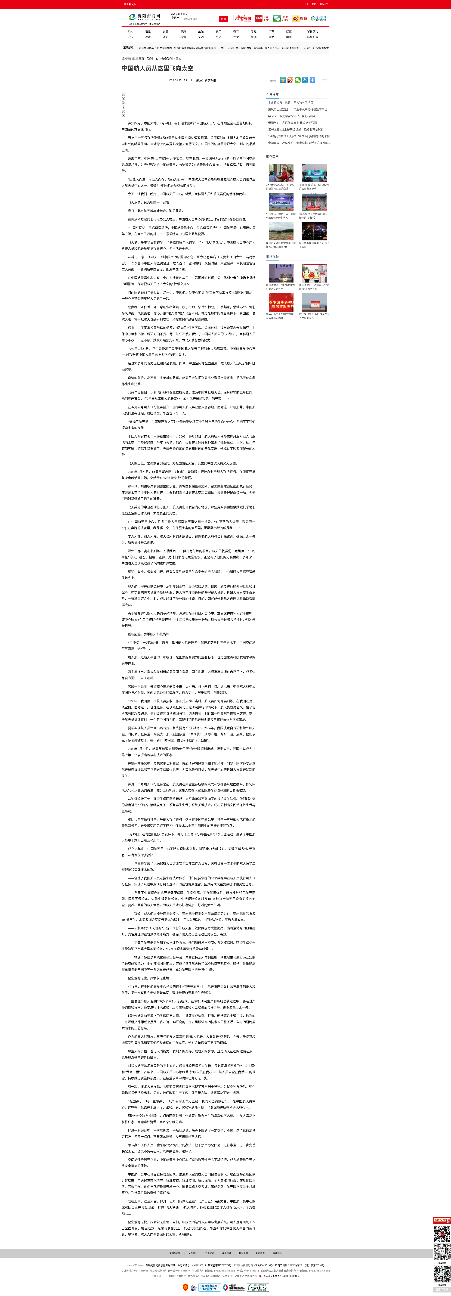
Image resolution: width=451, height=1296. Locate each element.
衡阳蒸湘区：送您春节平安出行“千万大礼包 (314, 287)
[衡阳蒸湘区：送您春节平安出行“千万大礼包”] (314, 273)
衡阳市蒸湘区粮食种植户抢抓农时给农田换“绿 (281, 245)
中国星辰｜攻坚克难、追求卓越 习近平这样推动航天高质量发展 (300, 142)
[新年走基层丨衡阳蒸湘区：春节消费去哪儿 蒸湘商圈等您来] (281, 302)
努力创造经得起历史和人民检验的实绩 (165, 48)
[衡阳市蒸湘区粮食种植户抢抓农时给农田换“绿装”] (281, 231)
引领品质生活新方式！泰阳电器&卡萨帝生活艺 (281, 216)
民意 (165, 31)
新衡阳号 (312, 37)
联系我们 (209, 1253)
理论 (148, 31)
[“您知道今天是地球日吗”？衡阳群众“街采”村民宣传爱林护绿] (314, 202)
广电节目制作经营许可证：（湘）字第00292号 (299, 1265)
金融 (201, 31)
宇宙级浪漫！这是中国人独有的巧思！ (292, 102)
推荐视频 (272, 256)
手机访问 (226, 1253)
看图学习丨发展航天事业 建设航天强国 (292, 122)
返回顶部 (442, 1290)
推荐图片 (272, 156)
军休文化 (312, 31)
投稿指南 (260, 1253)
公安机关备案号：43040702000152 (280, 1276)
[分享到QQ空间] (283, 80)
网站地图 (324, 4)
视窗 (183, 37)
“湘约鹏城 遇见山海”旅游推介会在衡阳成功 (314, 187)
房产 (218, 31)
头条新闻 (167, 58)
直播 (271, 37)
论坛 (130, 37)
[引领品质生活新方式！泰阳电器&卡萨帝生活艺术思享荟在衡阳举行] (281, 202)
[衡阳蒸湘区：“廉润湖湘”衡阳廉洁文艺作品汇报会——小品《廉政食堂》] (281, 273)
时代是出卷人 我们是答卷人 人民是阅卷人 (314, 316)
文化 (218, 37)
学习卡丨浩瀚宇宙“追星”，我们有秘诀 (292, 116)
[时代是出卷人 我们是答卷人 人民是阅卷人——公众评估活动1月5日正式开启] (314, 302)
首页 (141, 58)
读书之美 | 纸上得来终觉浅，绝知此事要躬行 (296, 129)
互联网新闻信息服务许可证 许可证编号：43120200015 (176, 1265)
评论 (236, 37)
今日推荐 (272, 95)
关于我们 (193, 1253)
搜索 (289, 31)
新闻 (130, 31)
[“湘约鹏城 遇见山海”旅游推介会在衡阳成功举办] (314, 173)
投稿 (314, 4)
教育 (236, 31)
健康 (183, 31)
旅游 (254, 37)
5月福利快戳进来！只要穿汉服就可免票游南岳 (280, 187)
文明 (201, 37)
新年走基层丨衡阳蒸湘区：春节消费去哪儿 (281, 316)
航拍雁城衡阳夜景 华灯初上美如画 (314, 245)
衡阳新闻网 (130, 4)
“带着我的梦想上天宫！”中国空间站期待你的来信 (299, 136)
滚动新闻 (128, 47)
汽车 (271, 31)
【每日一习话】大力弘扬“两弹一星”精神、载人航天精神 (219, 48)
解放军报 (210, 80)
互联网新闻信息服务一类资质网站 (144, 24)
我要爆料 (277, 1253)
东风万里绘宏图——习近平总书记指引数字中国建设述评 (283, 48)
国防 (289, 37)
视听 (148, 37)
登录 (306, 4)
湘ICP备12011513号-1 (262, 1265)
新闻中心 (152, 58)
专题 (254, 31)
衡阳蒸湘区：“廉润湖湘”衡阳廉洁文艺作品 (280, 287)
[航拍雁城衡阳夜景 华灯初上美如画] (314, 231)
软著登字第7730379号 (219, 1265)
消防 (165, 37)
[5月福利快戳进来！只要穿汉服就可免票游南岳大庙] (281, 173)
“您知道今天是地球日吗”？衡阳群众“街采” (313, 216)
